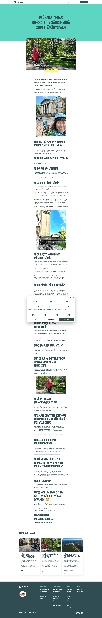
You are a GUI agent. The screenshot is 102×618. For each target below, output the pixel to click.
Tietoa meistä (69, 589)
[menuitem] (71, 2)
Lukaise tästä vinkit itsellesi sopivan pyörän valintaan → (47, 454)
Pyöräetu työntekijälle (58, 589)
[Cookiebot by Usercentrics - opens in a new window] (69, 298)
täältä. (45, 207)
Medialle (68, 598)
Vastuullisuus (69, 591)
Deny (36, 319)
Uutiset (68, 605)
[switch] (45, 315)
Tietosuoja (34, 612)
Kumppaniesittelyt (57, 603)
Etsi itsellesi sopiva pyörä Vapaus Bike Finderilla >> (46, 177)
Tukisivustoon (80, 591)
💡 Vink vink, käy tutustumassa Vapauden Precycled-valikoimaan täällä (50, 206)
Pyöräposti (55, 598)
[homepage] (18, 2)
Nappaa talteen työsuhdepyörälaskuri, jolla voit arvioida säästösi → (49, 434)
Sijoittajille (69, 600)
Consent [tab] (35, 301)
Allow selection (51, 319)
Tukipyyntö (79, 589)
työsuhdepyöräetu (38, 92)
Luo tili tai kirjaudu (57, 605)
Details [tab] (51, 301)
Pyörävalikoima (56, 591)
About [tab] (67, 301)
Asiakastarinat (43, 596)
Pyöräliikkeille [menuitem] (48, 2)
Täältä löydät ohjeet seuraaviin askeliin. (43, 522)
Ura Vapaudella (70, 603)
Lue (22, 570)
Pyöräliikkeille (69, 596)
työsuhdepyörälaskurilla (44, 429)
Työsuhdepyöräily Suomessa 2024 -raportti (55, 340)
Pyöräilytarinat (56, 596)
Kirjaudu (41, 598)
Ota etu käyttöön (43, 591)
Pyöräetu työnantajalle (44, 589)
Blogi (54, 600)
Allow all (66, 319)
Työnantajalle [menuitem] (29, 2)
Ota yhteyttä (69, 607)
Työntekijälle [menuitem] (38, 2)
